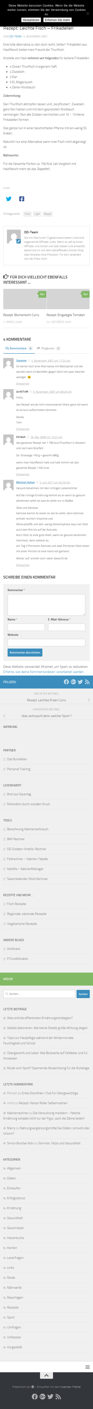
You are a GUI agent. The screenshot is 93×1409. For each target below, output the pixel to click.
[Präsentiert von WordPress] (32, 1386)
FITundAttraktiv (17, 959)
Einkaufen (14, 1188)
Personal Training (18, 769)
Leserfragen (15, 1258)
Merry (11, 1128)
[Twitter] (80, 681)
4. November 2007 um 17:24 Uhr (51, 360)
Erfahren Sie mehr (57, 20)
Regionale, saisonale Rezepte (26, 914)
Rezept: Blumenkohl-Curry (21, 315)
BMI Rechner (16, 839)
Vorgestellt (14, 1347)
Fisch (27, 213)
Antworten (22, 383)
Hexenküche (15, 1238)
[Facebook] (66, 681)
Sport (10, 1317)
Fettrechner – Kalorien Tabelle (27, 859)
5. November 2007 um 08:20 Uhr (52, 391)
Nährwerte (14, 1288)
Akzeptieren (31, 20)
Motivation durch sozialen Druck (28, 804)
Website (13, 635)
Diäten (11, 1178)
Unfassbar (14, 1337)
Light (37, 213)
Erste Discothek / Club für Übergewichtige (50, 1093)
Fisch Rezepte (16, 904)
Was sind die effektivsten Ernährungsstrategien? (40, 1018)
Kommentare (20, 348)
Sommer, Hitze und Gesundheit (59, 1143)
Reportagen (15, 1297)
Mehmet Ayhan (25, 482)
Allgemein (14, 1168)
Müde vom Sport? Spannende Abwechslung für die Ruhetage (48, 1068)
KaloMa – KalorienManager (25, 869)
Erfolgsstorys (16, 1198)
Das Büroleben (17, 759)
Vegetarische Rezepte (22, 924)
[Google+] (73, 681)
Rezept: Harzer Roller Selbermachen (43, 1103)
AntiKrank (13, 949)
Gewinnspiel (15, 1228)
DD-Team (15, 36)
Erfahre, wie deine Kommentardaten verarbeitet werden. (43, 672)
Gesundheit (15, 1218)
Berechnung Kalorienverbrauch (27, 829)
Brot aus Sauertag (19, 794)
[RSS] (87, 681)
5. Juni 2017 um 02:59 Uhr (55, 482)
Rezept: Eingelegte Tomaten (65, 315)
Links (10, 1268)
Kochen (12, 1248)
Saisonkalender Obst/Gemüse (27, 879)
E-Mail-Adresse (59, 619)
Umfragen (14, 1327)
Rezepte (13, 1307)
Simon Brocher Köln (20, 1143)
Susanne (21, 360)
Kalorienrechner (17, 1113)
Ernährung (14, 1208)
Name (12, 619)
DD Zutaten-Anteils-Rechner (26, 849)
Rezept (47, 213)
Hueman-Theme (71, 1386)
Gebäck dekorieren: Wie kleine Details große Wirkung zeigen (47, 1028)
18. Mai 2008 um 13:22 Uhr (46, 437)
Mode (11, 1278)
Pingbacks (50, 348)
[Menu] (87, 1366)
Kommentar (16, 590)
